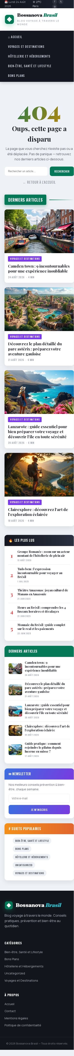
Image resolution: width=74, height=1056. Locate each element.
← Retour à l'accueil (39, 182)
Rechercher (61, 171)
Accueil (9, 1004)
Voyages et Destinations (26, 46)
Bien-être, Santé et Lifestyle (29, 66)
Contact (10, 1011)
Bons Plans (16, 75)
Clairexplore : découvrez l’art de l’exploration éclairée (38, 512)
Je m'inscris (39, 809)
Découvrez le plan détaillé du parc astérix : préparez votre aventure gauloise (35, 348)
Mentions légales (16, 1018)
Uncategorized (24, 865)
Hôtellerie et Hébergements (29, 56)
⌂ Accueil (15, 37)
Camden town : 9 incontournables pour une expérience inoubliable (39, 268)
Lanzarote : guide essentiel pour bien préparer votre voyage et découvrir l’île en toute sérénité (37, 431)
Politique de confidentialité (23, 1025)
